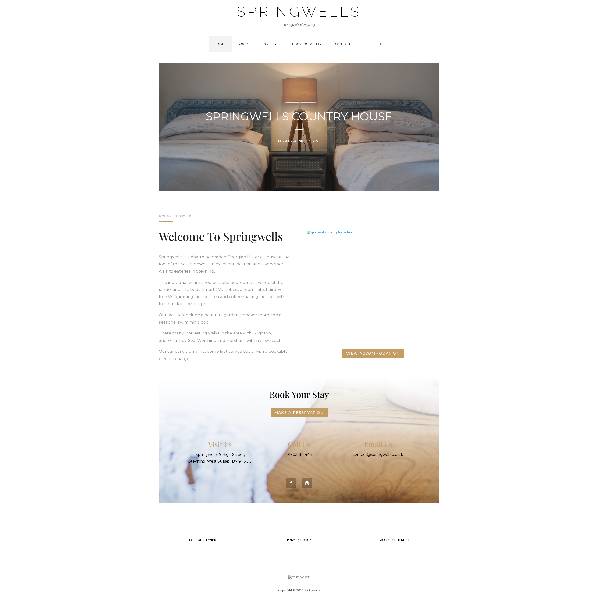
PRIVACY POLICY (299, 540)
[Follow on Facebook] (291, 483)
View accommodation (373, 353)
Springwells (299, 12)
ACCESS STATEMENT (395, 540)
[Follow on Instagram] (307, 483)
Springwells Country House (299, 116)
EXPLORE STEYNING (203, 540)
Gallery (271, 44)
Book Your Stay (307, 44)
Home (220, 44)
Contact (343, 44)
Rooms (245, 44)
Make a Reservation (299, 412)
